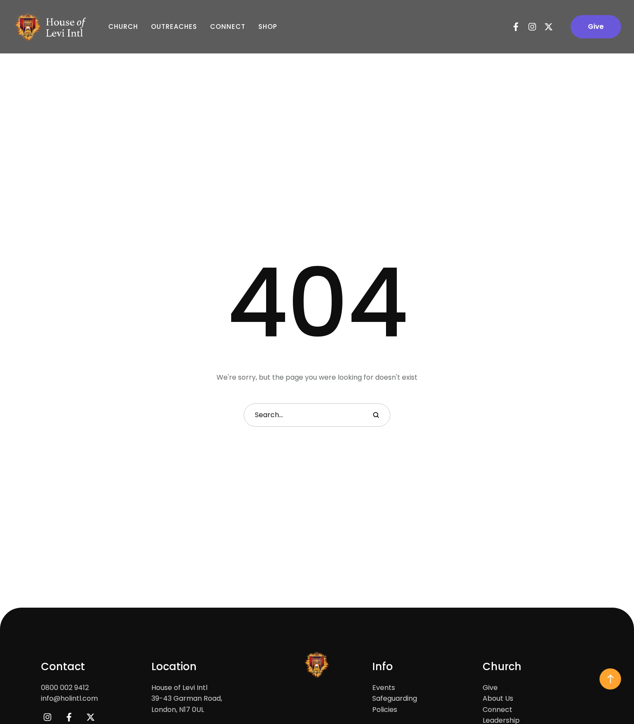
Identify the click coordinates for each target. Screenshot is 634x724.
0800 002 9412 (65, 688)
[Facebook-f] (516, 27)
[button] (596, 26)
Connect (227, 26)
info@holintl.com (69, 698)
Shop (267, 26)
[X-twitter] (549, 27)
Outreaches (174, 26)
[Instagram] (532, 27)
